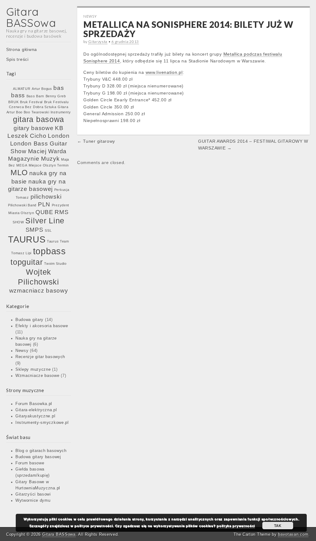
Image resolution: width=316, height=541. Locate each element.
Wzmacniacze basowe (37, 376)
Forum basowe (29, 463)
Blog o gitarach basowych (41, 451)
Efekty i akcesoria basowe (41, 326)
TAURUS (26, 239)
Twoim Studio (55, 263)
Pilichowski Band (22, 205)
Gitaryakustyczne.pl (35, 416)
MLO (19, 172)
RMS (62, 212)
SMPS (35, 229)
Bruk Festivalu (56, 102)
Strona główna (21, 49)
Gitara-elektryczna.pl (36, 410)
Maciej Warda (47, 151)
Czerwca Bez (20, 107)
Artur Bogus (42, 89)
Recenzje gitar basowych (40, 357)
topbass (49, 251)
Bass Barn (35, 96)
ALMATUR (21, 89)
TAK (277, 525)
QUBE (44, 212)
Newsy (22, 351)
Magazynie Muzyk (34, 158)
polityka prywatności (236, 525)
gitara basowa (38, 119)
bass (18, 95)
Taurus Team (58, 241)
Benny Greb (56, 96)
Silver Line (44, 221)
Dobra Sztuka (44, 107)
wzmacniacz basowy (38, 290)
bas (58, 88)
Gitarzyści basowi (33, 494)
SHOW (18, 222)
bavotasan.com (293, 534)
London (58, 136)
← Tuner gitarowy (96, 141)
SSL (48, 230)
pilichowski (46, 196)
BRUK (13, 102)
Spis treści (17, 59)
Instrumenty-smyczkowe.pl (42, 423)
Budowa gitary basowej (38, 457)
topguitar (26, 262)
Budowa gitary (29, 320)
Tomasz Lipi (21, 253)
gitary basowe (33, 128)
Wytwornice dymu (33, 500)
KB (59, 128)
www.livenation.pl (164, 72)
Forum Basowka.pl (33, 404)
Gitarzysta (97, 41)
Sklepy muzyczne (33, 369)
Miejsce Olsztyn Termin (49, 165)
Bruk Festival (31, 102)
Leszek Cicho (26, 136)
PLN (44, 204)
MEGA (21, 165)
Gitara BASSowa (31, 17)
